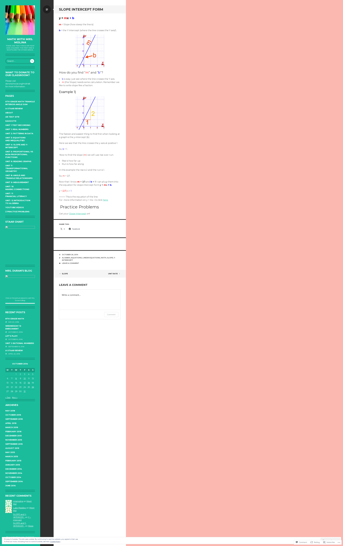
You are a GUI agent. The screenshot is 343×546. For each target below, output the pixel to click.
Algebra (66, 258)
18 (29, 383)
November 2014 (13, 473)
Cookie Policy (55, 541)
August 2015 (12, 448)
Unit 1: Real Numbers (17, 129)
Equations (76, 258)
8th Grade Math (14, 318)
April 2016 (10, 423)
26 (33, 387)
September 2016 (14, 419)
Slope (30, 526)
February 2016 (13, 431)
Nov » (14, 397)
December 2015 (13, 435)
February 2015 (13, 460)
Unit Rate (113, 274)
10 (25, 378)
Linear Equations (91, 258)
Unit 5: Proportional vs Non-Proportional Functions (19, 154)
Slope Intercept (77, 213)
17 (25, 383)
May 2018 (10, 411)
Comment (111, 314)
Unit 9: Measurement (17, 182)
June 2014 (10, 485)
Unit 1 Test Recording (17, 125)
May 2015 (10, 452)
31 (25, 391)
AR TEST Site (12, 117)
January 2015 (12, 465)
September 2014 (14, 481)
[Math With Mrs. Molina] (20, 20)
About (9, 113)
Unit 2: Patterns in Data (19, 133)
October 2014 (13, 477)
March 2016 (11, 427)
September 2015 (14, 444)
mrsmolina (18, 501)
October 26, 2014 (70, 255)
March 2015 (11, 456)
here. (105, 200)
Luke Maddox (19, 508)
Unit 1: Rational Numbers (19, 343)
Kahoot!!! (10, 121)
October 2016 (13, 415)
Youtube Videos (14, 207)
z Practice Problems (17, 211)
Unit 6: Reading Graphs (18, 161)
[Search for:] (20, 61)
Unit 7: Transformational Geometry (16, 168)
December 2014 (13, 469)
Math (103, 258)
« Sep (7, 397)
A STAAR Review (14, 108)
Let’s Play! (11, 336)
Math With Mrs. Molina (20, 41)
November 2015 (13, 440)
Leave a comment (70, 263)
